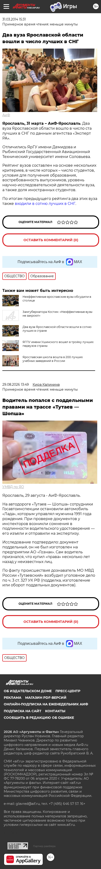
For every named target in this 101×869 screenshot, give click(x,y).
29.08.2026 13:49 (15, 384)
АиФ (6, 115)
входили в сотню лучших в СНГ (45, 203)
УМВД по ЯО (13, 487)
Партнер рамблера (44, 846)
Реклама (12, 697)
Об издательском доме (28, 691)
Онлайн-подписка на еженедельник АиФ (46, 704)
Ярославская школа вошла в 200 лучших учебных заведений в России (53, 359)
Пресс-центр (67, 691)
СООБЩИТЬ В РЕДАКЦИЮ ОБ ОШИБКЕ (39, 718)
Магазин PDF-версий (45, 697)
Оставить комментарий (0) (50, 240)
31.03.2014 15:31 (14, 19)
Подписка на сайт (22, 711)
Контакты (55, 711)
